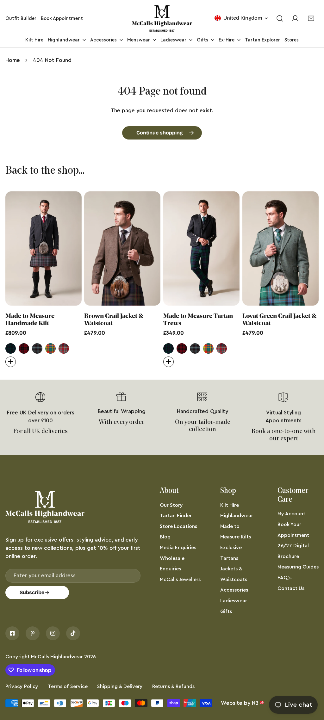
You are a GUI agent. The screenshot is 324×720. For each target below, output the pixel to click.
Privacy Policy (21, 686)
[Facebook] (12, 633)
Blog (165, 536)
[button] (311, 18)
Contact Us (290, 588)
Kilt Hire (229, 505)
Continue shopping (159, 133)
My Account (291, 513)
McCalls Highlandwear (57, 656)
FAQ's (284, 577)
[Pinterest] (33, 633)
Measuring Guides (298, 566)
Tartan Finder (176, 515)
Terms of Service (68, 686)
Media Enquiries (178, 547)
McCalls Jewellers (180, 579)
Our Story (171, 505)
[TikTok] (73, 633)
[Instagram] (53, 633)
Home (12, 60)
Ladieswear (233, 600)
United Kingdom (242, 18)
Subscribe (32, 592)
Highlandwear (236, 515)
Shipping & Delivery (120, 686)
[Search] (279, 18)
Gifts (226, 611)
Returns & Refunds (173, 686)
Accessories (234, 590)
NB (255, 703)
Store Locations (178, 526)
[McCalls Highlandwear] (162, 18)
